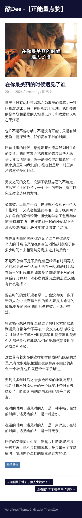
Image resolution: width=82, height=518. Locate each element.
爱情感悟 (12, 464)
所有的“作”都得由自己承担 (54, 490)
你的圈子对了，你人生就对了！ (30, 482)
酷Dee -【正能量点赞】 (35, 9)
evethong (32, 92)
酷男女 (47, 92)
